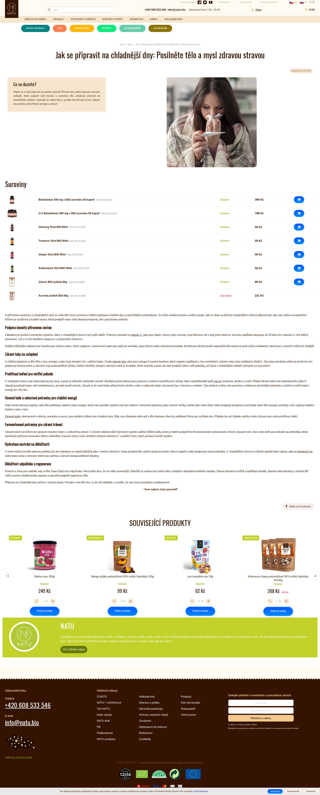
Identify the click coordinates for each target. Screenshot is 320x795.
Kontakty (225, 2)
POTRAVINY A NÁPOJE (83, 19)
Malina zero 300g (44, 576)
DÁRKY (154, 19)
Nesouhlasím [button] (293, 791)
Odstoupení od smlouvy (153, 727)
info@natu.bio (177, 9)
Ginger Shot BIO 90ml (52, 254)
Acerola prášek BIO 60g (53, 295)
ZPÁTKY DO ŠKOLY (35, 28)
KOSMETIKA (136, 19)
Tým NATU (103, 708)
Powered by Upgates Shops (170, 762)
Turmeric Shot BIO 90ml (53, 240)
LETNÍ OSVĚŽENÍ (132, 28)
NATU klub (103, 720)
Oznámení (145, 720)
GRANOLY (58, 19)
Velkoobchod (146, 696)
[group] (43, 575)
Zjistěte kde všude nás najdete (18, 757)
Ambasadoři (188, 708)
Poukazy (186, 696)
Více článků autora (74, 649)
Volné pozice (188, 714)
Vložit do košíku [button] (45, 611)
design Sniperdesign (193, 762)
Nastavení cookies (148, 762)
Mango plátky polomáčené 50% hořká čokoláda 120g (122, 576)
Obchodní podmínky (151, 708)
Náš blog (246, 2)
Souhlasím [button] (275, 791)
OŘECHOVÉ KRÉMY (35, 19)
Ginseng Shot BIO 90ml (53, 227)
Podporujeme (105, 733)
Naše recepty (269, 2)
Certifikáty (145, 739)
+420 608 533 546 (155, 9)
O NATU (102, 696)
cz (295, 2)
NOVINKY (106, 28)
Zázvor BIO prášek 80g (52, 282)
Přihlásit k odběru (261, 718)
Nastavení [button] (311, 791)
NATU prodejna (106, 739)
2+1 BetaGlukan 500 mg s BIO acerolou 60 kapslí (69, 213)
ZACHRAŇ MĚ (160, 28)
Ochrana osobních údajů (153, 714)
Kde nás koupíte (190, 702)
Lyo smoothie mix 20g (200, 576)
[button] (308, 9)
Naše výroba (104, 714)
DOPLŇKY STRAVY (112, 19)
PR (99, 727)
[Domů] (11, 8)
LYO (60, 28)
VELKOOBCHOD (173, 19)
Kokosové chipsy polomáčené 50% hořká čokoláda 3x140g (278, 578)
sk (306, 2)
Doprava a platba (149, 702)
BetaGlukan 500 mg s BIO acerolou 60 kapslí (66, 199)
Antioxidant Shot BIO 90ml (55, 268)
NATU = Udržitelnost (109, 702)
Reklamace (145, 733)
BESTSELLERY (82, 28)
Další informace (201, 791)
